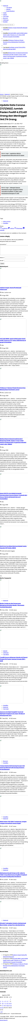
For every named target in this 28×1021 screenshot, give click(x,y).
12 (5, 1003)
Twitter (12, 228)
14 (9, 1003)
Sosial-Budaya (10, 11)
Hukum (5, 14)
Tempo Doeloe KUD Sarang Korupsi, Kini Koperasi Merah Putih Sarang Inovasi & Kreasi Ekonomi (12, 767)
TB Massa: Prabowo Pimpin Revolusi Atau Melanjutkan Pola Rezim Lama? (14, 42)
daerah (8, 9)
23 (1, 1007)
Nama (2, 257)
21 (9, 1005)
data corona (6, 221)
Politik (4, 13)
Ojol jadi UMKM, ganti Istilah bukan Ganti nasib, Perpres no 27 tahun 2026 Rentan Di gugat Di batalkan (15, 34)
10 (2, 1003)
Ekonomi (5, 18)
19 (5, 1005)
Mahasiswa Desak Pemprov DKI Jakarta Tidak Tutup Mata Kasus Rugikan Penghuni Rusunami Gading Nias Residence (13, 874)
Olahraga (5, 20)
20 (7, 1005)
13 (7, 1003)
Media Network (3, 1020)
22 (11, 1005)
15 (10, 1003)
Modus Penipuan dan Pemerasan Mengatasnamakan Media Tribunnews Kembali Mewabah (12, 605)
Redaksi (5, 22)
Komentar (3, 244)
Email (1, 260)
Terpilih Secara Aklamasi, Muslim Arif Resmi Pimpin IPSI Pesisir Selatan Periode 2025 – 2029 (13, 659)
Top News (9, 7)
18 (4, 1005)
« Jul (1, 1012)
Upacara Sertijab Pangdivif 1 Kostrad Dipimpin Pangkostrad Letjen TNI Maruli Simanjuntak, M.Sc (12, 713)
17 (2, 1005)
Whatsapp (19, 228)
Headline (5, 27)
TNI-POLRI (5, 16)
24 (2, 1007)
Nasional (5, 5)
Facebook (5, 228)
